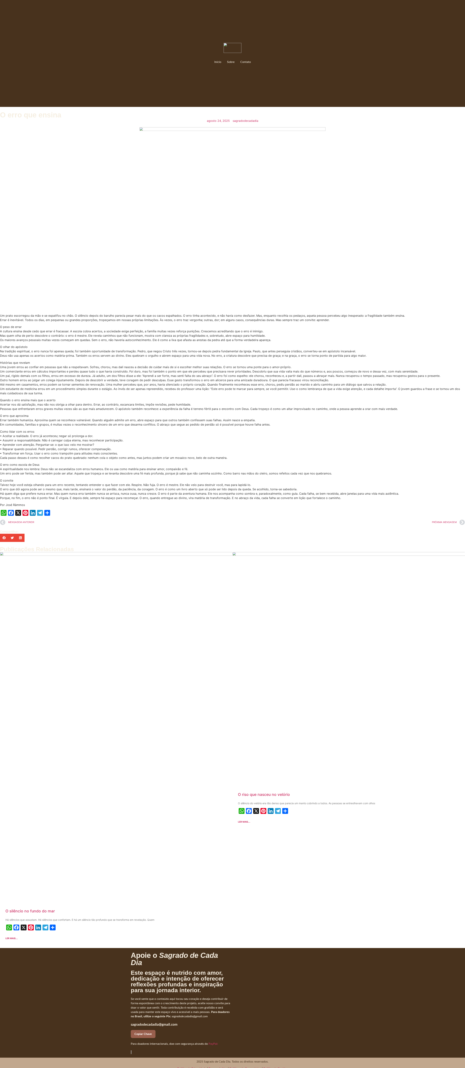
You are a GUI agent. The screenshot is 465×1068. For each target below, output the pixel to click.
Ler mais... (11, 938)
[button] (4, 538)
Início (217, 62)
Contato (245, 62)
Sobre (230, 62)
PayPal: (213, 1043)
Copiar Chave (143, 1034)
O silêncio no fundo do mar (30, 911)
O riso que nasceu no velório (264, 794)
